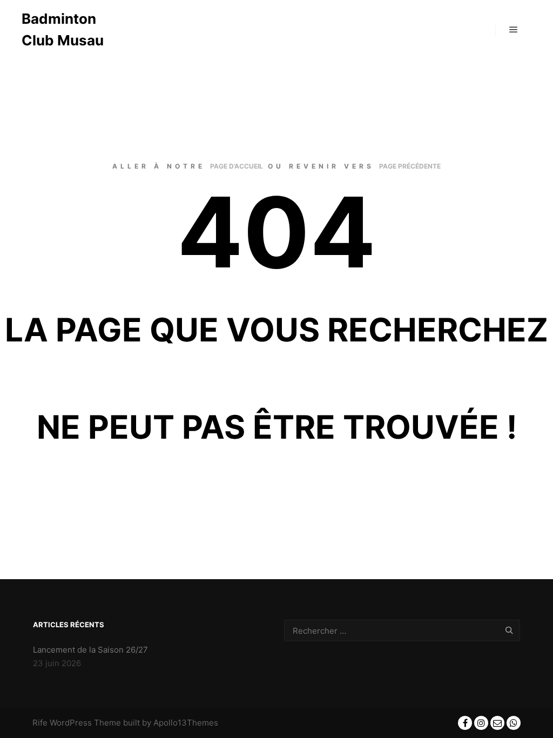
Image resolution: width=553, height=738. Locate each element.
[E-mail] (497, 723)
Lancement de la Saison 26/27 (90, 650)
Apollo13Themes (185, 722)
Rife (40, 722)
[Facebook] (465, 723)
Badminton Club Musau (63, 29)
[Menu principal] (513, 30)
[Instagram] (481, 723)
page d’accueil (236, 166)
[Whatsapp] (514, 723)
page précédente (410, 166)
